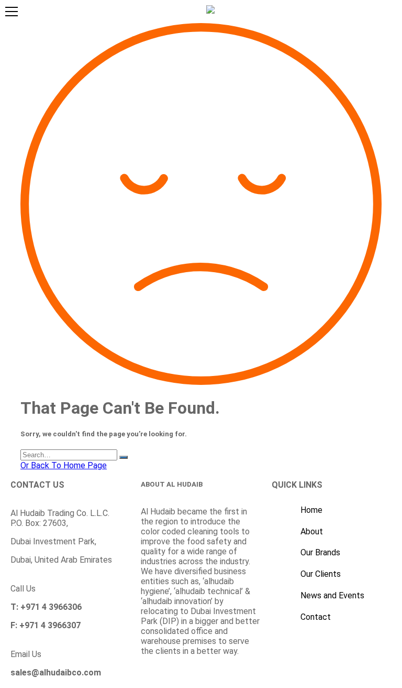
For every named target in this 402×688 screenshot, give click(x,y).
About (311, 531)
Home (311, 510)
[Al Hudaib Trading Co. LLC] (210, 9)
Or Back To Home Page (63, 465)
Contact (315, 617)
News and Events (332, 595)
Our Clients (320, 574)
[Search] (123, 457)
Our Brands (320, 552)
